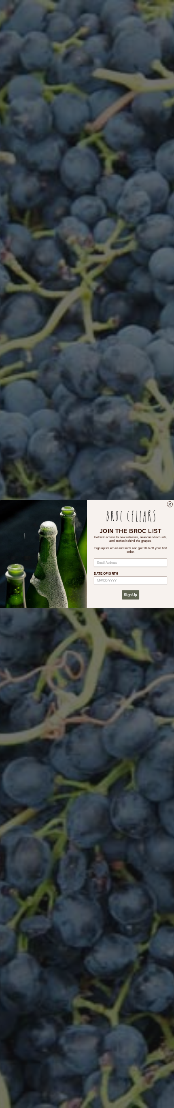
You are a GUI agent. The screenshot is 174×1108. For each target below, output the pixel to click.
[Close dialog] (170, 504)
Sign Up (130, 595)
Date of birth (106, 573)
